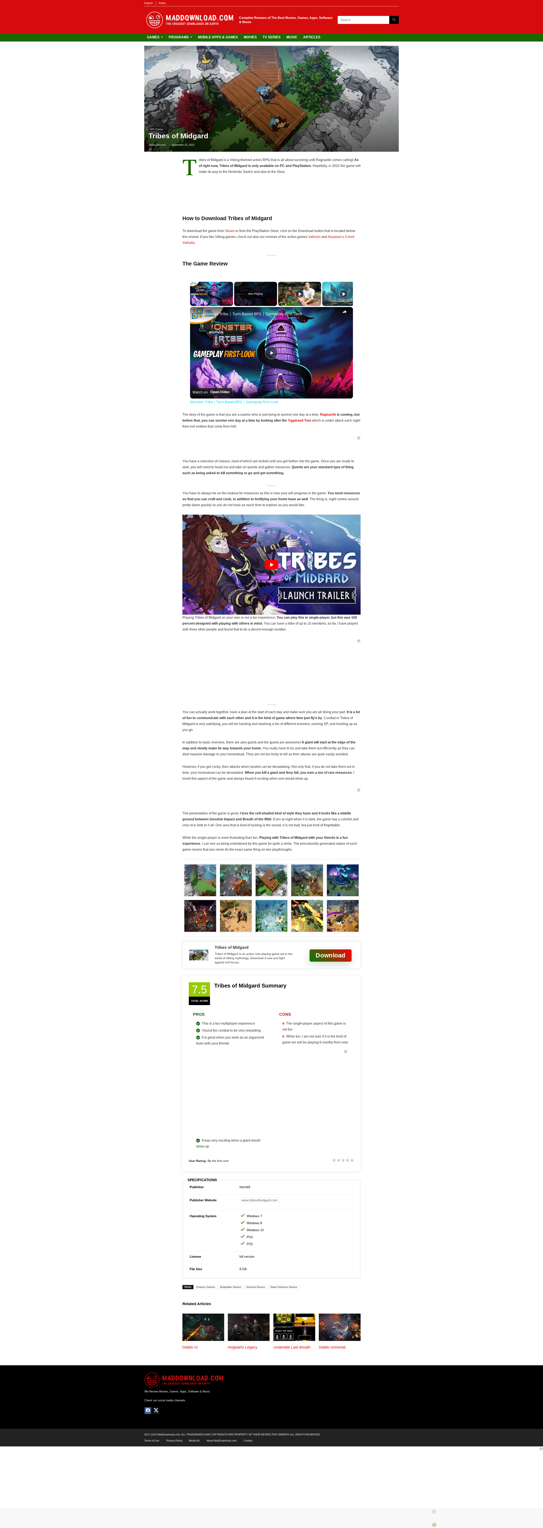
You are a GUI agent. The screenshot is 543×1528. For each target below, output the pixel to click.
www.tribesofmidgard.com (259, 1200)
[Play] (192, 303)
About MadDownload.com (222, 1440)
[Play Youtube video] (271, 565)
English (148, 3)
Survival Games (255, 1287)
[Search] (394, 20)
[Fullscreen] (230, 303)
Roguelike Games (230, 1287)
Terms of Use (151, 1440)
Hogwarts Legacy (242, 1347)
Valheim (314, 237)
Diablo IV (190, 1347)
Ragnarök (328, 414)
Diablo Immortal (332, 1347)
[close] (434, 1511)
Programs (179, 37)
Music (291, 37)
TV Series (272, 37)
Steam (230, 231)
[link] (197, 314)
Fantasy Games (205, 1287)
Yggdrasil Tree (299, 420)
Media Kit (194, 1440)
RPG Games (180, 50)
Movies (250, 37)
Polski (162, 3)
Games (153, 37)
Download (330, 955)
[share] (344, 312)
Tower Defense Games (283, 1287)
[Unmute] (197, 303)
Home (151, 50)
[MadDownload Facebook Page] (147, 1410)
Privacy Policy (174, 1440)
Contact (248, 1440)
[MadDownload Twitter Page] (156, 1410)
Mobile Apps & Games (218, 37)
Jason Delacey (157, 144)
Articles (311, 37)
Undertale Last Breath (292, 1347)
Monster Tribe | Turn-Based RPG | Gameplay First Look (252, 313)
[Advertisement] (271, 95)
